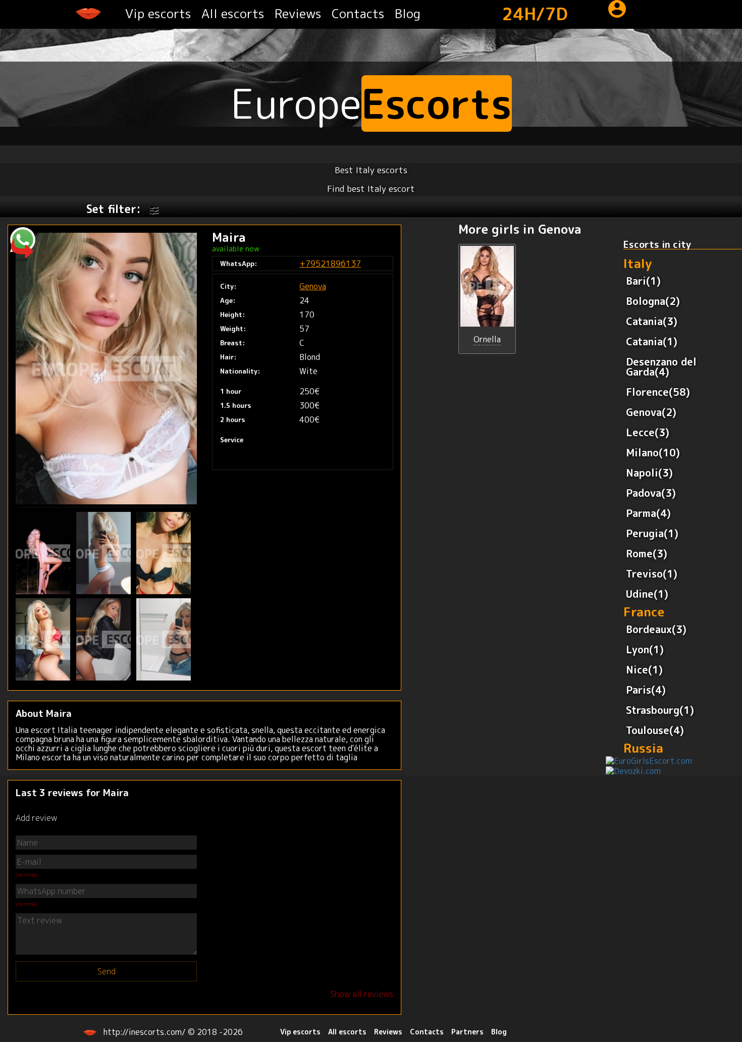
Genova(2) (651, 412)
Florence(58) (658, 392)
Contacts (358, 13)
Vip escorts (158, 13)
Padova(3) (651, 493)
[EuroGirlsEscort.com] (649, 760)
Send (106, 971)
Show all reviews (361, 994)
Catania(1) (651, 341)
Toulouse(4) (655, 730)
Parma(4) (648, 513)
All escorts (232, 13)
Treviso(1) (651, 573)
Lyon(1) (645, 649)
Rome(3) (646, 553)
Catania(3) (651, 321)
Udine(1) (647, 594)
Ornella (487, 339)
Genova (312, 286)
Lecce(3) (647, 432)
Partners (467, 1031)
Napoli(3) (649, 472)
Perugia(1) (652, 533)
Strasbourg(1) (660, 710)
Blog (407, 13)
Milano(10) (653, 452)
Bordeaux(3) (656, 629)
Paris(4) (646, 690)
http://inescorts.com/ (145, 1031)
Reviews (298, 13)
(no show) (26, 874)
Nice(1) (644, 669)
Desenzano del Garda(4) (661, 366)
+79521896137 (330, 263)
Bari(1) (643, 281)
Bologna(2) (653, 301)
